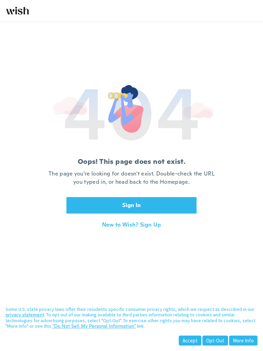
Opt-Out (215, 340)
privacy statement (24, 315)
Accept (190, 340)
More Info (243, 340)
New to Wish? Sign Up (131, 225)
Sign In (131, 205)
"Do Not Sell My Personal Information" (94, 326)
